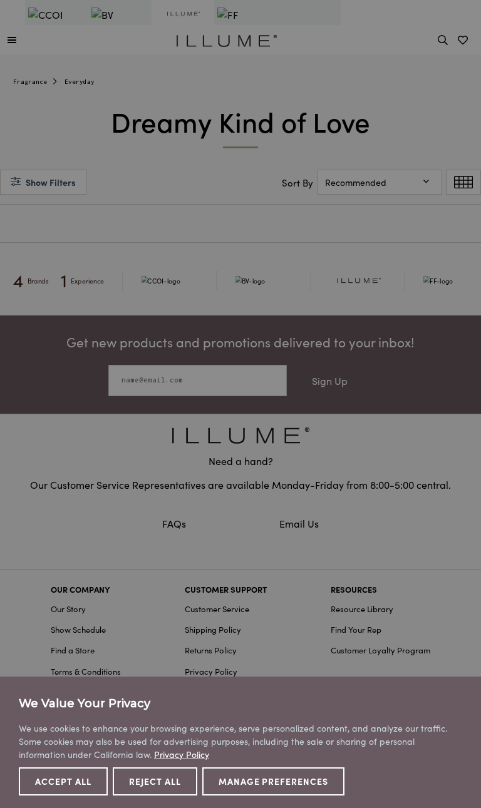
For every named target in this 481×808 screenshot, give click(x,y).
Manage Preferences (274, 781)
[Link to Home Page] (227, 39)
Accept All (63, 781)
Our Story (68, 609)
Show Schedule (78, 629)
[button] (12, 39)
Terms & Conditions (86, 671)
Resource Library (362, 609)
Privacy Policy (211, 671)
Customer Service (217, 609)
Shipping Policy (213, 629)
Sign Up (330, 380)
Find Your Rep (356, 629)
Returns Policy (211, 650)
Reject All (155, 781)
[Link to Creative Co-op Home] (240, 435)
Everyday (80, 81)
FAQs (175, 523)
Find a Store (73, 650)
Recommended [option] (355, 182)
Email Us (299, 523)
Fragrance (30, 81)
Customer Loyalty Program (380, 650)
